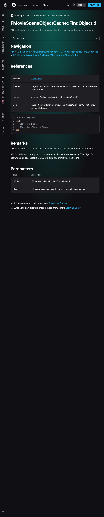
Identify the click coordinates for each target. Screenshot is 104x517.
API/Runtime (23, 51)
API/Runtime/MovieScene (45, 51)
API (12, 51)
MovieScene (36, 79)
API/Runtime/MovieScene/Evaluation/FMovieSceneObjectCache (45, 55)
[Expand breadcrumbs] (28, 16)
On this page (19, 38)
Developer (19, 15)
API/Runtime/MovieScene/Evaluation (79, 51)
